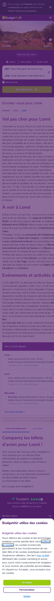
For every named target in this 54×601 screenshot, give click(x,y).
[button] (27, 596)
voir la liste (43, 555)
